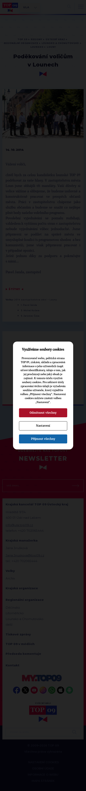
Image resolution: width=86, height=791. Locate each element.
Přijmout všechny (43, 438)
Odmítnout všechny (43, 412)
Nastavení (43, 425)
